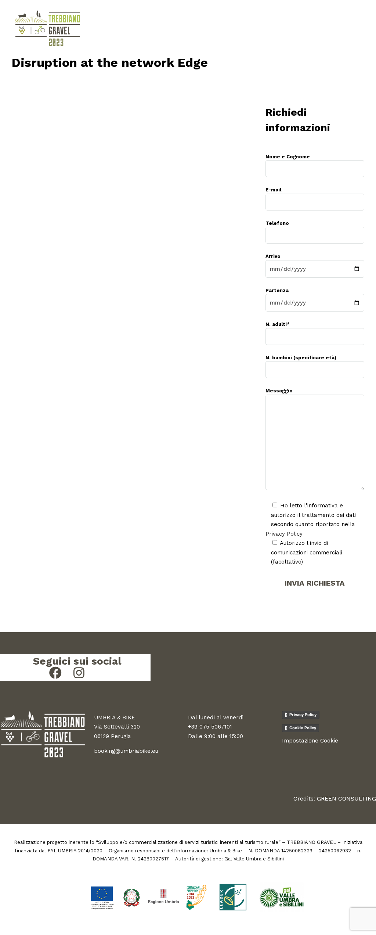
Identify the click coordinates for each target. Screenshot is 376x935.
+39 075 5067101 (210, 726)
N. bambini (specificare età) (300, 357)
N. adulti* (277, 324)
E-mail (273, 190)
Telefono (277, 223)
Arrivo (273, 256)
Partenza (277, 290)
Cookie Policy (302, 727)
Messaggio (279, 390)
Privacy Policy (284, 534)
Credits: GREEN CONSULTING (334, 798)
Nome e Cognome (287, 156)
